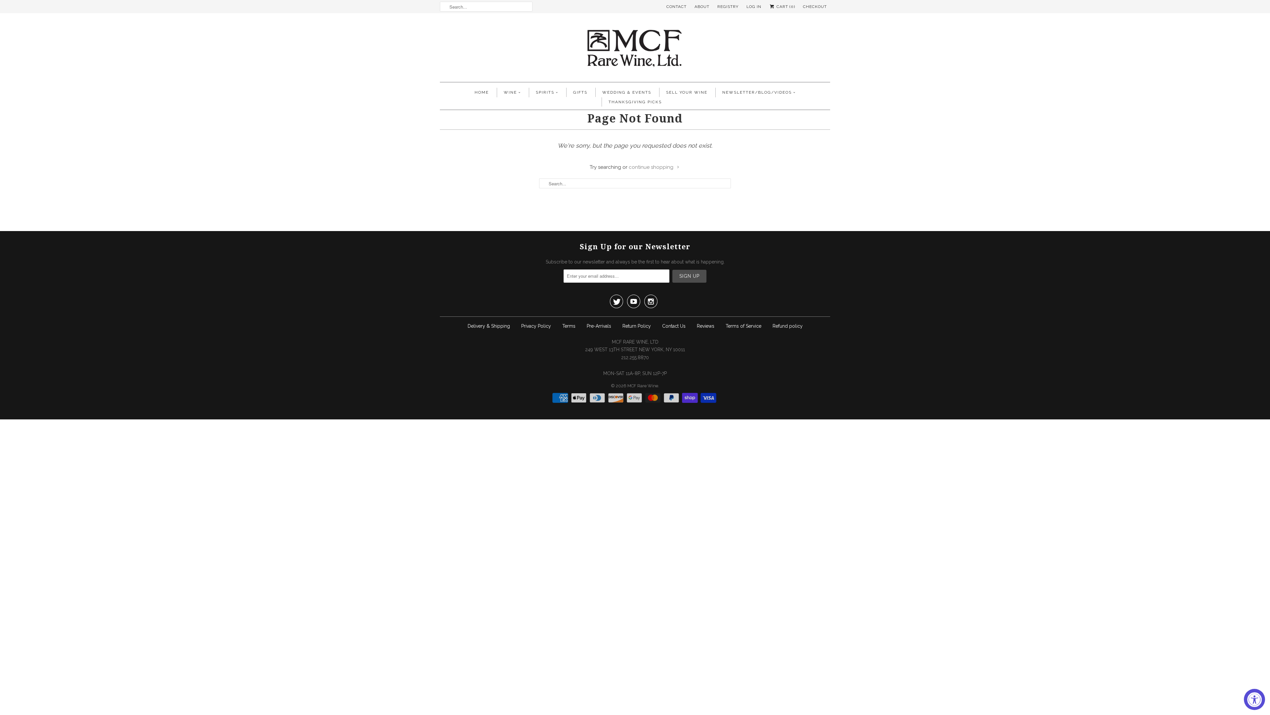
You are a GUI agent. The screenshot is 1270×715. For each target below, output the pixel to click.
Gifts (580, 92)
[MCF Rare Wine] (635, 49)
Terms (568, 326)
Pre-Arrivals (599, 326)
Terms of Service (743, 326)
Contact (676, 6)
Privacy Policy (536, 326)
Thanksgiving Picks (635, 102)
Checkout (815, 6)
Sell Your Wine (686, 92)
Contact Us (674, 326)
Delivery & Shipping (489, 326)
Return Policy (636, 326)
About (702, 6)
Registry (728, 6)
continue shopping (652, 167)
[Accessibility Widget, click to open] (1254, 699)
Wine (510, 92)
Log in (753, 6)
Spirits (545, 92)
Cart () (785, 6)
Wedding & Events (626, 92)
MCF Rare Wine (642, 385)
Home (482, 92)
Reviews (705, 326)
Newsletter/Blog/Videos (757, 92)
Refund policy (788, 326)
